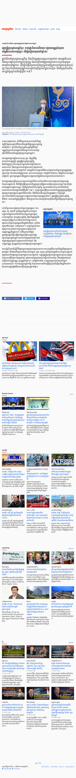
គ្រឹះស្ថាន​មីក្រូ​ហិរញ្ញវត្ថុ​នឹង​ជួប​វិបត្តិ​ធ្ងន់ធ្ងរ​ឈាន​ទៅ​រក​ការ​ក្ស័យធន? (62, 571)
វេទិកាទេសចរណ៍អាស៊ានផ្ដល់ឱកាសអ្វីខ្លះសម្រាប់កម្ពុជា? (61, 473)
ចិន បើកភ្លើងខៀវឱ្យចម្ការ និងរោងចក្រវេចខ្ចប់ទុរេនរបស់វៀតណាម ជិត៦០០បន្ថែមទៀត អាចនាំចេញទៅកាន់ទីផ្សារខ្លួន (13, 667)
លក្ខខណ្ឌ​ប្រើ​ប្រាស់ (69, 767)
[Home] (7, 29)
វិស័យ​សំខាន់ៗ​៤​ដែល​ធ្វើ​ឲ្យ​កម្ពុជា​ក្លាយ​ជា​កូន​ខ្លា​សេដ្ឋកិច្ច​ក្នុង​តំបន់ (62, 605)
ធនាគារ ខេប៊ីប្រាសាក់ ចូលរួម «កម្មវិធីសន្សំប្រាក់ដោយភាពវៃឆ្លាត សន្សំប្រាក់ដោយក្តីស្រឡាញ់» (13, 474)
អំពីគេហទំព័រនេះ (45, 767)
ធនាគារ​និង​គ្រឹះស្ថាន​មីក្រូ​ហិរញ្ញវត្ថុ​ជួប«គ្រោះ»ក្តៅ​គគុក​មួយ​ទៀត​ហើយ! (13, 572)
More (71, 394)
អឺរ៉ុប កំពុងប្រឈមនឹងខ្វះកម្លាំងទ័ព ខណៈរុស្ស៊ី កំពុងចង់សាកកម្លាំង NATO (36, 666)
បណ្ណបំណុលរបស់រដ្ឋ (28, 134)
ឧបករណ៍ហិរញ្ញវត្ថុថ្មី (39, 134)
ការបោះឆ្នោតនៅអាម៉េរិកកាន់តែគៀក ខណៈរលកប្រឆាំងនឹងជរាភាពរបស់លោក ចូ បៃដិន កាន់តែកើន (37, 516)
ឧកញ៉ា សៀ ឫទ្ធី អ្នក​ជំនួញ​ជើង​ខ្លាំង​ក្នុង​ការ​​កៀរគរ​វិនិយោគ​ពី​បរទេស (12, 515)
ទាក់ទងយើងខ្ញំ (54, 767)
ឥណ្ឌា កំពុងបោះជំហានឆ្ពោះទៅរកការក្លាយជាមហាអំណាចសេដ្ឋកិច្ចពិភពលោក (61, 666)
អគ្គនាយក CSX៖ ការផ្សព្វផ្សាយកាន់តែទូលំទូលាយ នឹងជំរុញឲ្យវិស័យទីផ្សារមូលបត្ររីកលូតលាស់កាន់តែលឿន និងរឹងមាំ (13, 418)
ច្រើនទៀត (71, 549)
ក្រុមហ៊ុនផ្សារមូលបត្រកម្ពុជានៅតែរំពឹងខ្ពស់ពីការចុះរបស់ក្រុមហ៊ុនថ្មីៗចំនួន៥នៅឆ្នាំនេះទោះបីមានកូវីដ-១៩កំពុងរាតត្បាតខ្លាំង (38, 418)
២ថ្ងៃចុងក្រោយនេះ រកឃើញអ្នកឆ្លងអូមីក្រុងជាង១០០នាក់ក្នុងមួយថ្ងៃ (38, 476)
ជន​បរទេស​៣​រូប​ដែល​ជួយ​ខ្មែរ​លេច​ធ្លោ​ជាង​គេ (36, 571)
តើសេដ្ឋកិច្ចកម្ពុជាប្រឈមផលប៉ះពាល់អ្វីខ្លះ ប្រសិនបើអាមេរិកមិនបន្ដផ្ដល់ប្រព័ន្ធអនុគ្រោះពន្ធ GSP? (55, 366)
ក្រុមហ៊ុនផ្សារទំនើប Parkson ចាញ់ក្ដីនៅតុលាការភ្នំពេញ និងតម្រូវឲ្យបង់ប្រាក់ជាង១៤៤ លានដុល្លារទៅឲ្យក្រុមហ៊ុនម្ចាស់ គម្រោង (37, 609)
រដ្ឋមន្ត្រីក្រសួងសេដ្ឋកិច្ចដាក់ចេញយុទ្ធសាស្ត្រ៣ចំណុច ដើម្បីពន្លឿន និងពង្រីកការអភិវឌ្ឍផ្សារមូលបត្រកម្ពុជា (57, 234)
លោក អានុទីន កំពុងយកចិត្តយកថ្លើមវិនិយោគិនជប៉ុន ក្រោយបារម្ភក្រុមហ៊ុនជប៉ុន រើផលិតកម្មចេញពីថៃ (38, 708)
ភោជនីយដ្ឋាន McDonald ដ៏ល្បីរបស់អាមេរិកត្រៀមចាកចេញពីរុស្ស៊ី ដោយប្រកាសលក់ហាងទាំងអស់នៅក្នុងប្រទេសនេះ (18, 366)
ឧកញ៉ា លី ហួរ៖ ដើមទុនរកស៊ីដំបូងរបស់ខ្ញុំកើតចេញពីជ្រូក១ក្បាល (12, 606)
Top (39, 763)
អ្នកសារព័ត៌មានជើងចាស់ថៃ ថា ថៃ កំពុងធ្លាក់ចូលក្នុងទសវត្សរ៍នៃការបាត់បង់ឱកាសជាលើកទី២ (12, 707)
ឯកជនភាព (61, 767)
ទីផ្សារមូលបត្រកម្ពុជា (17, 134)
